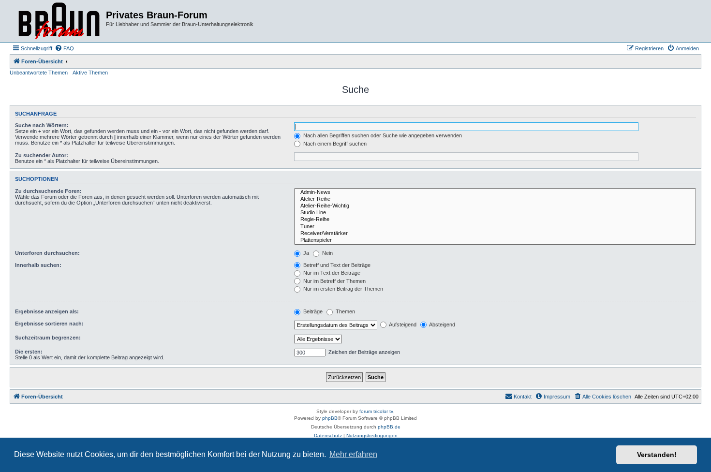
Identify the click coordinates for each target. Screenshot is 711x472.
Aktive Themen (90, 72)
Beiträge (312, 311)
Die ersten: (29, 351)
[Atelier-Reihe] (495, 199)
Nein (327, 253)
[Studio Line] (495, 212)
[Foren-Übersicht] (59, 21)
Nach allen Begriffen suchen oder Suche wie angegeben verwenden (382, 135)
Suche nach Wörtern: (42, 125)
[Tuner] (495, 226)
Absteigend (441, 324)
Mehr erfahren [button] (353, 454)
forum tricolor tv (376, 411)
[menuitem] (64, 48)
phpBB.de (389, 426)
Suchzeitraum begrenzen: (48, 337)
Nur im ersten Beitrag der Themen (342, 289)
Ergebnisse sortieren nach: (49, 323)
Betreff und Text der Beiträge (336, 265)
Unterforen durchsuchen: (47, 253)
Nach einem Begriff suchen (334, 144)
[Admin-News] (495, 192)
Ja (305, 253)
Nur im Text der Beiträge (331, 273)
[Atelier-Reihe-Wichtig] (495, 206)
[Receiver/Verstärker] (495, 233)
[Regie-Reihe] (495, 219)
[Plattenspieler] (495, 240)
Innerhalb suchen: (38, 265)
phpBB (330, 418)
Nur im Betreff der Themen (334, 281)
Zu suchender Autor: (41, 155)
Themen (344, 311)
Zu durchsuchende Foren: (48, 191)
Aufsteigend (402, 324)
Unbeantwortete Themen (39, 72)
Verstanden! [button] (657, 454)
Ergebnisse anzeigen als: (47, 311)
